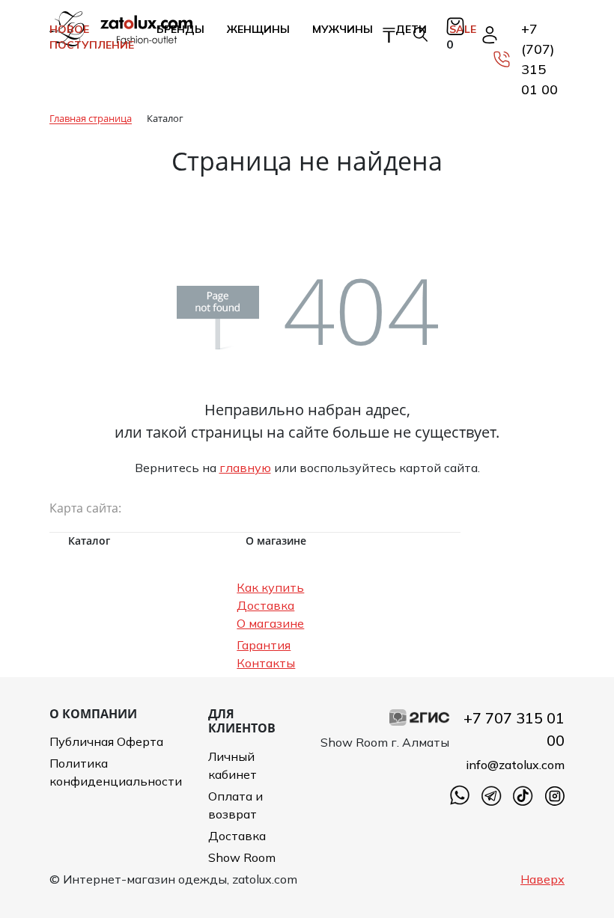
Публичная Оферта (106, 741)
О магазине (270, 623)
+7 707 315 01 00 (514, 729)
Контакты (266, 662)
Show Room (242, 857)
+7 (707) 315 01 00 (539, 59)
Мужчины (342, 29)
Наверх (542, 879)
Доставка (265, 605)
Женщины (258, 29)
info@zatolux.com (515, 764)
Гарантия (264, 644)
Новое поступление (91, 37)
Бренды (180, 29)
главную (245, 467)
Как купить (270, 587)
